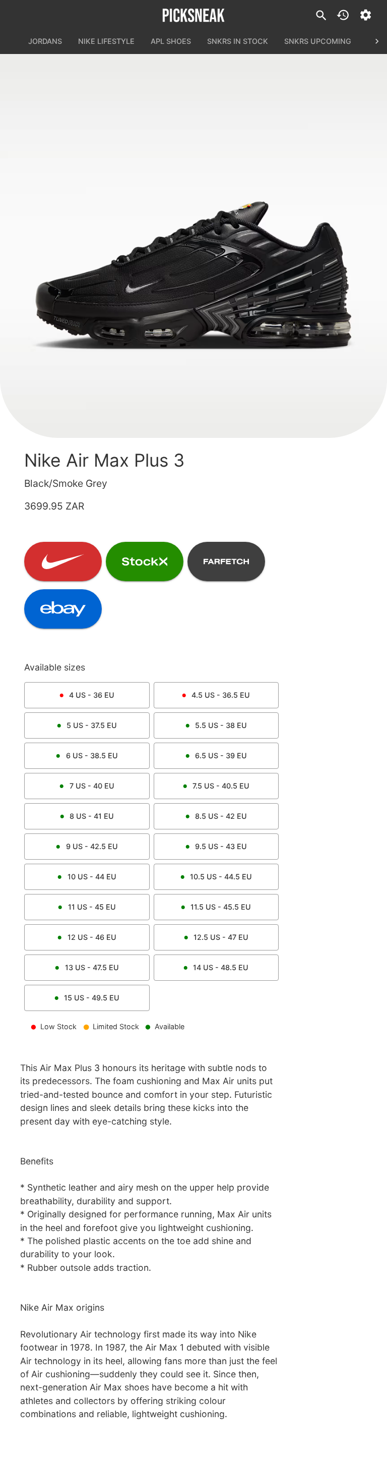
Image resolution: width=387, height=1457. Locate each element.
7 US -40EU (92, 785)
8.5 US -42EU (221, 816)
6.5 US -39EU (221, 755)
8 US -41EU (92, 816)
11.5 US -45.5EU (220, 907)
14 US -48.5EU (220, 967)
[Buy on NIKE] (63, 561)
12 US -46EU (92, 937)
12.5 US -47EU (221, 937)
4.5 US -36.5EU (220, 695)
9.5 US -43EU (221, 846)
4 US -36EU (91, 695)
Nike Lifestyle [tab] (106, 41)
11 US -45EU (92, 907)
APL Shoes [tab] (171, 41)
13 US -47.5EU (92, 967)
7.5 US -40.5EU (220, 785)
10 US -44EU (92, 876)
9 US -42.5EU (92, 846)
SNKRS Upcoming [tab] (317, 41)
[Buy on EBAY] (63, 609)
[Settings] (365, 15)
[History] (343, 15)
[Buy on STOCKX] (144, 561)
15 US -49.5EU (91, 997)
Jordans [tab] (45, 41)
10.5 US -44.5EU (221, 876)
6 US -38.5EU (92, 755)
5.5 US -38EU (221, 725)
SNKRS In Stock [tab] (237, 41)
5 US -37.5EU (92, 725)
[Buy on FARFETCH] (226, 561)
